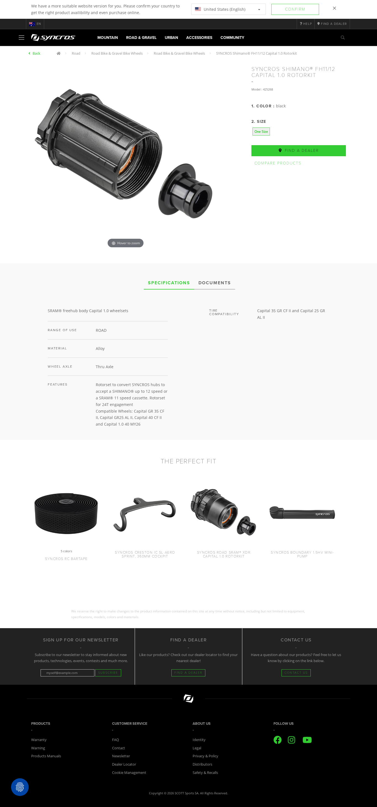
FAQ (115, 739)
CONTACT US (296, 673)
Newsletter (121, 755)
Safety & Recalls (205, 772)
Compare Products (277, 163)
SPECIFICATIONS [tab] (169, 283)
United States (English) (224, 9)
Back (36, 53)
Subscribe (108, 673)
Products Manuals (46, 755)
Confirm (295, 9)
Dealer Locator (124, 764)
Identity (199, 739)
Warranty (39, 739)
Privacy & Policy (205, 755)
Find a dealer (301, 150)
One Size (261, 131)
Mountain (107, 37)
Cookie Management (129, 772)
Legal (197, 747)
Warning (38, 747)
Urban (171, 37)
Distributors (202, 764)
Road (76, 53)
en (39, 24)
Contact (118, 747)
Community (232, 37)
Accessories (199, 37)
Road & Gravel (141, 37)
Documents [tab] (214, 283)
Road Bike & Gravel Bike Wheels (117, 53)
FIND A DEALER (188, 673)
